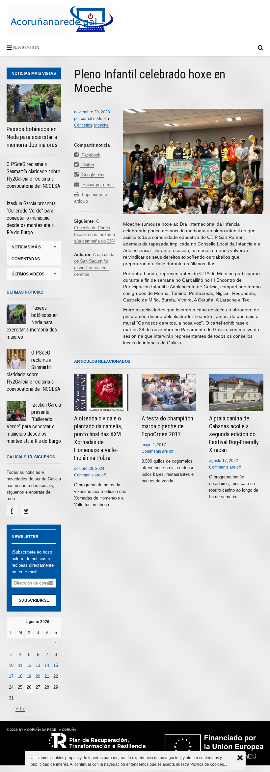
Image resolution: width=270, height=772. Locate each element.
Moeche (101, 125)
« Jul (20, 708)
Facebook (90, 155)
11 (20, 665)
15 (55, 665)
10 (11, 665)
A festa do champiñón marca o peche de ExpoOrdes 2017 (167, 426)
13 (38, 665)
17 (11, 676)
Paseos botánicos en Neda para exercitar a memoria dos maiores (32, 137)
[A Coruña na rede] (62, 29)
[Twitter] (26, 510)
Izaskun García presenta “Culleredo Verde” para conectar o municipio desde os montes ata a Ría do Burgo (31, 218)
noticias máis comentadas (26, 253)
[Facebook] (12, 510)
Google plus (92, 174)
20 (38, 676)
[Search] (260, 49)
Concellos (83, 125)
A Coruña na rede (40, 729)
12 (29, 665)
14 (46, 665)
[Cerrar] (240, 757)
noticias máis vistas (34, 73)
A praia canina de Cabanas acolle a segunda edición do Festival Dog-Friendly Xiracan (234, 434)
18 (20, 676)
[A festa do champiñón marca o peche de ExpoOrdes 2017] (169, 392)
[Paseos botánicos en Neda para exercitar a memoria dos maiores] (34, 103)
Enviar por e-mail (98, 184)
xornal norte (91, 118)
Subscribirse (34, 600)
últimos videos (28, 274)
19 (29, 676)
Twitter (87, 164)
